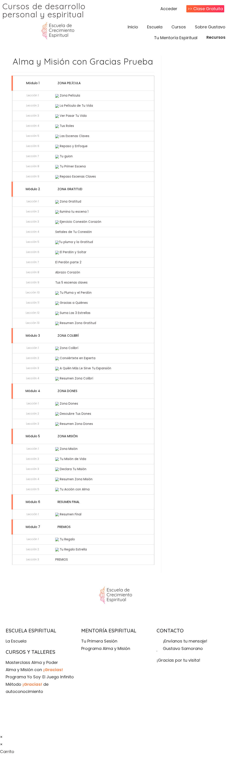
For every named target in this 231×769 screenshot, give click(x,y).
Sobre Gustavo (210, 27)
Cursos (178, 27)
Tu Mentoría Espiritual (175, 38)
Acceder (168, 8)
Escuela (154, 27)
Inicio (133, 27)
